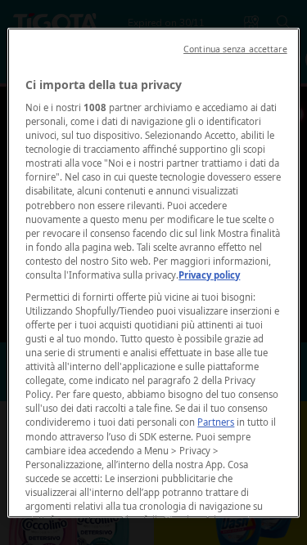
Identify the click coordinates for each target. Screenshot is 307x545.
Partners (215, 422)
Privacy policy (209, 275)
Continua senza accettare (235, 48)
